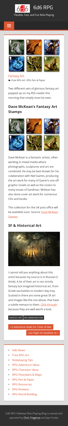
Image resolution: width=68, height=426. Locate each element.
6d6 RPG (43, 7)
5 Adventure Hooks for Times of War (31, 327)
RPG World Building (24, 394)
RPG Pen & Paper (36, 80)
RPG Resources (22, 384)
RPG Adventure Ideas (25, 365)
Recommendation (33, 317)
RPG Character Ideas (25, 370)
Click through (49, 304)
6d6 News (18, 350)
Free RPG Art (18, 80)
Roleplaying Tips (22, 360)
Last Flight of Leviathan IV (42, 333)
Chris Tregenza (32, 417)
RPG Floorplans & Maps (27, 374)
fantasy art (15, 317)
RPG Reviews (20, 389)
